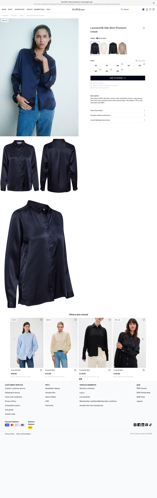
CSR (47, 401)
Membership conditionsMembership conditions (98, 401)
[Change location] (143, 9)
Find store (49, 405)
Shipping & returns (12, 393)
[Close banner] (153, 3)
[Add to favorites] (144, 28)
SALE (48, 9)
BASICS (29, 9)
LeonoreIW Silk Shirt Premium (35, 15)
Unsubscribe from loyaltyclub (91, 405)
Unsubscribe (50, 393)
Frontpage (5, 15)
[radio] (95, 65)
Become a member (87, 388)
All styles (14, 15)
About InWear (50, 397)
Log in (82, 393)
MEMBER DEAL (39, 9)
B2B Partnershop (143, 393)
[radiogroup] (117, 68)
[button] (117, 110)
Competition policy (12, 405)
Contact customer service (15, 388)
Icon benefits (85, 397)
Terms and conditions (13, 397)
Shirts (21, 15)
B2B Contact (142, 388)
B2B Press (141, 397)
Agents (139, 401)
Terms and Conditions (23, 434)
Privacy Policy (10, 401)
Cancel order (10, 414)
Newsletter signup (52, 388)
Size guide (141, 60)
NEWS (4, 9)
